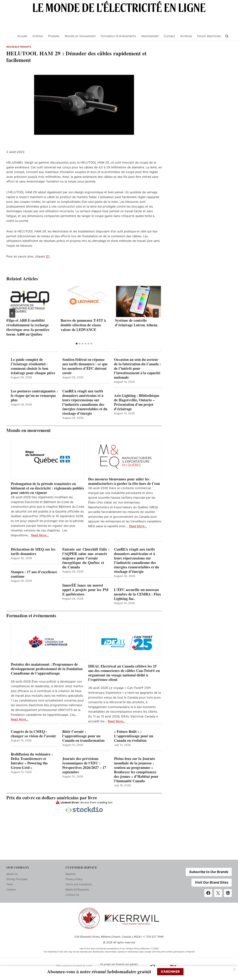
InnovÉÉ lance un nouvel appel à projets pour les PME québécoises (85, 589)
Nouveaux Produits (18, 46)
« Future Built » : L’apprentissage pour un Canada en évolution (133, 736)
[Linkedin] (228, 893)
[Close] (234, 969)
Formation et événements (118, 36)
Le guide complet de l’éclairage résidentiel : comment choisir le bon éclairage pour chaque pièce (33, 366)
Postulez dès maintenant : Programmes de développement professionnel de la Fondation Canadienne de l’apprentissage (47, 668)
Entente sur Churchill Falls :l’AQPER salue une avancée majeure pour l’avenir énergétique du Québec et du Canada (86, 558)
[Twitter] (218, 893)
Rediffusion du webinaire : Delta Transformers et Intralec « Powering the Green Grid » (32, 761)
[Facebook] (208, 893)
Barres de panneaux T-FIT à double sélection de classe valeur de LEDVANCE (83, 325)
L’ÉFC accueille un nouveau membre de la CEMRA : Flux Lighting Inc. (137, 594)
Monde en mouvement (80, 36)
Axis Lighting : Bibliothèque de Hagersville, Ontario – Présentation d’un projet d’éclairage (136, 402)
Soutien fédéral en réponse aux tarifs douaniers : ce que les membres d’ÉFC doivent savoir (85, 366)
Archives (186, 36)
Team (9, 884)
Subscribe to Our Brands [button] (208, 872)
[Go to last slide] (12, 313)
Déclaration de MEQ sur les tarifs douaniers (33, 551)
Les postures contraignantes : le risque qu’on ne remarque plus (34, 395)
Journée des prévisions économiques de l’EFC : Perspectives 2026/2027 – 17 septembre (84, 765)
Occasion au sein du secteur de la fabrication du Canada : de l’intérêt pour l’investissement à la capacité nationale (137, 368)
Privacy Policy (74, 879)
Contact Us (72, 894)
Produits (54, 36)
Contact (169, 36)
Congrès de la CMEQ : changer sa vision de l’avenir (33, 733)
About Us (11, 873)
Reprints (70, 873)
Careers (11, 889)
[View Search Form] (226, 36)
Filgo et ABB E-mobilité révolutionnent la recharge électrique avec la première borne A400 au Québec (27, 327)
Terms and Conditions (78, 884)
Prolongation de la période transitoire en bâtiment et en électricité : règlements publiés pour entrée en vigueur (47, 488)
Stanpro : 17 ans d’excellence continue (34, 574)
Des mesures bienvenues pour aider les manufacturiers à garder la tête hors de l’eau (124, 481)
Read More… (40, 535)
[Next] (156, 313)
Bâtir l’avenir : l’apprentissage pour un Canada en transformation (83, 736)
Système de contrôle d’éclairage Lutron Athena (136, 323)
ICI (48, 256)
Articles (37, 36)
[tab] (77, 344)
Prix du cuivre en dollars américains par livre (51, 797)
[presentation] (29, 301)
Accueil (22, 36)
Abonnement (150, 36)
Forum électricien (209, 36)
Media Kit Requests (77, 889)
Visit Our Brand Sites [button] (211, 882)
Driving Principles (16, 879)
